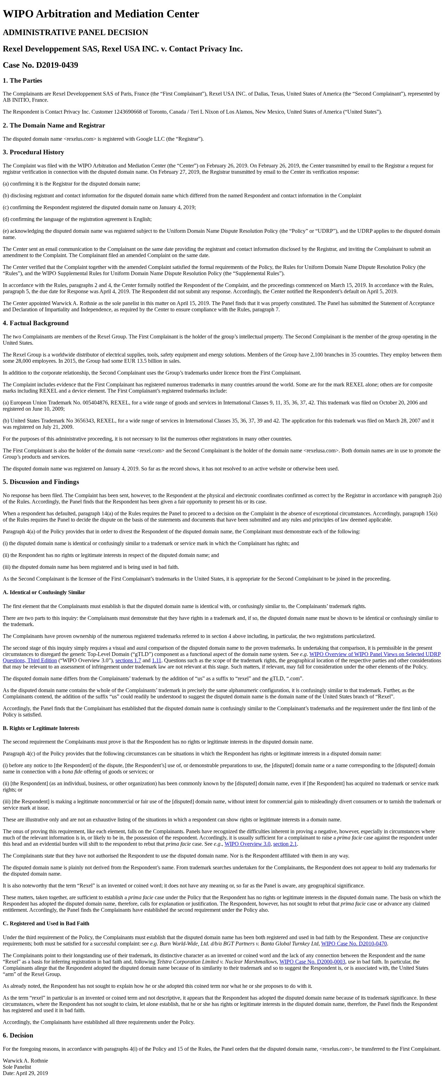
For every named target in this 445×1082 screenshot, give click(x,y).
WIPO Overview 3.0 (247, 844)
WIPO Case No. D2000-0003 (312, 962)
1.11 (156, 660)
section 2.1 (285, 844)
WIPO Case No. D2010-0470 (354, 943)
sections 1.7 (128, 660)
